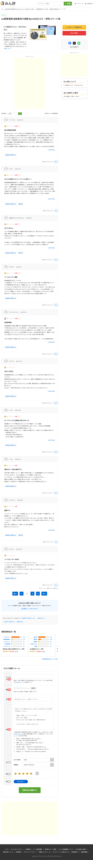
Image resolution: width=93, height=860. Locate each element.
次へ (44, 593)
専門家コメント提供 (50, 849)
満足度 (8, 689)
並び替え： (4, 113)
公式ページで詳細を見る (75, 27)
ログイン (19, 682)
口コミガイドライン (19, 734)
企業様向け (90, 3)
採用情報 (74, 852)
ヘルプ (6, 849)
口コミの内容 (17, 759)
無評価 (33, 688)
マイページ (79, 3)
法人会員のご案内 (81, 849)
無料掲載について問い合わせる (29, 608)
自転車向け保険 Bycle (54, 9)
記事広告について (8, 852)
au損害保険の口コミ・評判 (42, 9)
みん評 (8, 3)
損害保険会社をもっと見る (50, 659)
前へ (15, 593)
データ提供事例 (37, 849)
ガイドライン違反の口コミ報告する (49, 588)
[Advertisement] (29, 70)
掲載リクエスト (43, 852)
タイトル (8, 699)
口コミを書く (74, 33)
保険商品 (16, 765)
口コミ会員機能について (66, 849)
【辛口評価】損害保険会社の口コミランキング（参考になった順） (19, 9)
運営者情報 (84, 852)
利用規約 (18, 852)
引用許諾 (27, 849)
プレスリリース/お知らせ (60, 852)
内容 (7, 729)
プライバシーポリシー (30, 852)
